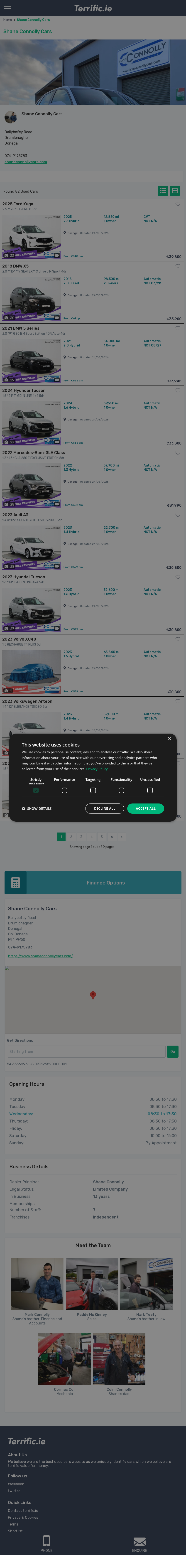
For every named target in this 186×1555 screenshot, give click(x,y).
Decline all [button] (104, 808)
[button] (36, 808)
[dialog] (93, 777)
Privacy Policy (97, 768)
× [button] (169, 738)
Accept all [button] (146, 808)
